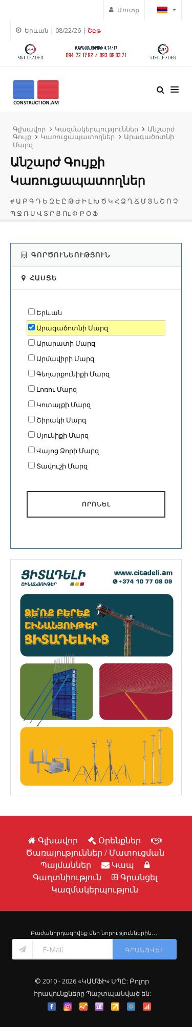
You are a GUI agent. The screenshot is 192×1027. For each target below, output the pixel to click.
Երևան (49, 312)
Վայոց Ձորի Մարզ (67, 450)
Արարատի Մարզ (65, 343)
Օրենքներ (119, 840)
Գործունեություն (70, 254)
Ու (66, 213)
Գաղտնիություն (67, 877)
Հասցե (43, 277)
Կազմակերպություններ (96, 128)
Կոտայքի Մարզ (63, 404)
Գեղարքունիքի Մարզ (73, 373)
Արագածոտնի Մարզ (72, 327)
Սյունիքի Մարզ (62, 435)
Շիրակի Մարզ (61, 420)
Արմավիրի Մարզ (65, 358)
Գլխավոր (29, 128)
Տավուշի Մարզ (62, 466)
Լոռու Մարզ (56, 389)
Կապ (123, 864)
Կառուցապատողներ (77, 136)
